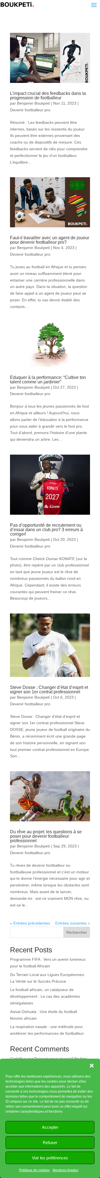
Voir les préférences (50, 1157)
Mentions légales (65, 1170)
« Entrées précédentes (30, 923)
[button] (91, 1065)
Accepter (50, 1127)
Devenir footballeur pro (30, 110)
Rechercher (76, 932)
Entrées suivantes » (72, 923)
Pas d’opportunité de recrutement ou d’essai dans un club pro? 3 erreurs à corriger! (46, 529)
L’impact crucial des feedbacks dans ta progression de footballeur (48, 95)
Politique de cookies (34, 1170)
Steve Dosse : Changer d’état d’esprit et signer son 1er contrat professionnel (49, 689)
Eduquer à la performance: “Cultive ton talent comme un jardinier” (48, 379)
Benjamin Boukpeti (33, 103)
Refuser (50, 1142)
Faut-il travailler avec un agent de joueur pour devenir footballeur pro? (49, 240)
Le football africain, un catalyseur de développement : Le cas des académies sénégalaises (45, 996)
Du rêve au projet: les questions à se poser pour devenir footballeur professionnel (46, 836)
